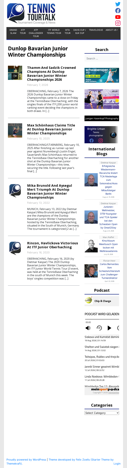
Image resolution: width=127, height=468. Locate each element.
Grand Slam (13, 31)
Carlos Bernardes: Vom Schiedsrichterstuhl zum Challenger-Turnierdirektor (109, 271)
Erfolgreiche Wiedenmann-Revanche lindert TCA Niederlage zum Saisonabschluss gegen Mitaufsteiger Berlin (108, 180)
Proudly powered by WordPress (26, 459)
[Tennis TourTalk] (31, 13)
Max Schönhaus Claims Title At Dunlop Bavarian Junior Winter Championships (51, 129)
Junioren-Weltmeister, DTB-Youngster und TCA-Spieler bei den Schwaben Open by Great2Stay (108, 217)
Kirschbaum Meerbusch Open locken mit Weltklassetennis (108, 245)
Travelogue (96, 30)
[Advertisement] (87, 13)
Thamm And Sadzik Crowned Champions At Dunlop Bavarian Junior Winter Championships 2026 (51, 73)
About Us (111, 30)
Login (117, 463)
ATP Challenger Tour (36, 33)
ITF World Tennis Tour (54, 31)
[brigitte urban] (91, 140)
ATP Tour (23, 31)
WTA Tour (67, 31)
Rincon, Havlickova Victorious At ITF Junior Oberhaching (52, 245)
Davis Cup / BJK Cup (79, 31)
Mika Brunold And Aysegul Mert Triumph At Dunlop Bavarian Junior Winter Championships (49, 191)
